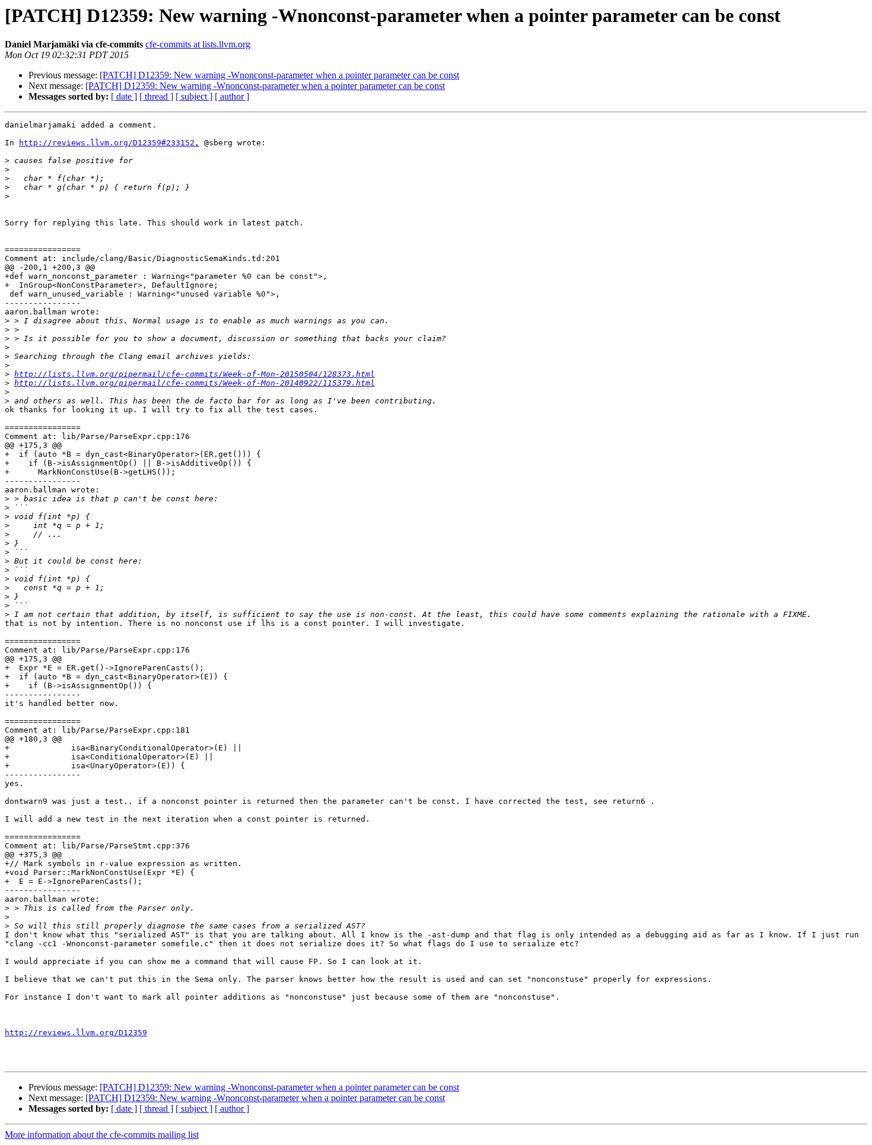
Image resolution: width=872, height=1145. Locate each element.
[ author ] (232, 96)
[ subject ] (194, 96)
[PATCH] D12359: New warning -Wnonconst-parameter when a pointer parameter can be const (279, 75)
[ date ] (124, 96)
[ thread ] (156, 96)
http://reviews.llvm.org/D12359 (76, 1032)
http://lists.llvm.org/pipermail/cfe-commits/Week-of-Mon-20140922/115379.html (194, 383)
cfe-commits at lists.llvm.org (197, 44)
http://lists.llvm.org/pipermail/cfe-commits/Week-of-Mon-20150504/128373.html (194, 374)
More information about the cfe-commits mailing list (102, 1135)
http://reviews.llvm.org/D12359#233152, (109, 142)
